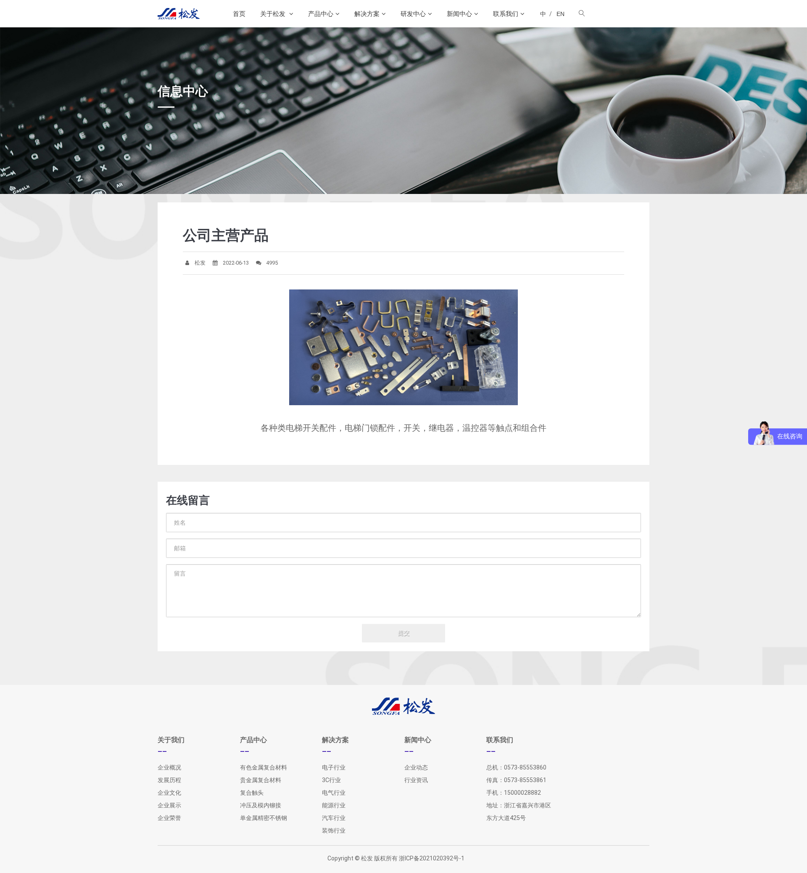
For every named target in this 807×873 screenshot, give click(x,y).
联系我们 (505, 13)
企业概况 (169, 767)
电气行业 (333, 792)
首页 (239, 13)
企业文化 (169, 792)
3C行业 (331, 780)
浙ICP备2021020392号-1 (431, 858)
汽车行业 (333, 818)
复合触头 (252, 792)
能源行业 (333, 805)
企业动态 (416, 767)
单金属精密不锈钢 (263, 818)
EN (560, 14)
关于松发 (273, 13)
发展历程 (169, 780)
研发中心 (413, 13)
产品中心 (320, 13)
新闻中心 (459, 13)
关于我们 (171, 739)
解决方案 (367, 13)
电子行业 (333, 767)
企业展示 (169, 805)
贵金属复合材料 (260, 780)
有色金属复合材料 (263, 767)
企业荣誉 (169, 818)
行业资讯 (416, 780)
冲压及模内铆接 (260, 805)
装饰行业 (333, 830)
